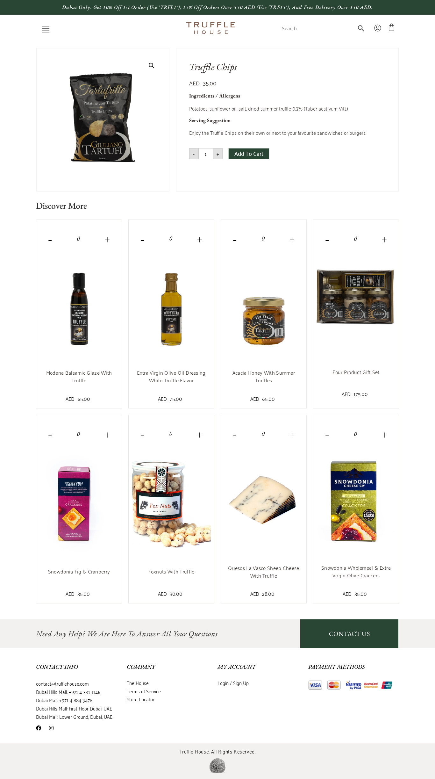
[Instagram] (51, 728)
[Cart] (392, 27)
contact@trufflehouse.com (62, 683)
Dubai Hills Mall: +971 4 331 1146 (68, 691)
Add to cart (248, 153)
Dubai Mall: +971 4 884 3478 (64, 700)
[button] (45, 29)
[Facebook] (38, 728)
